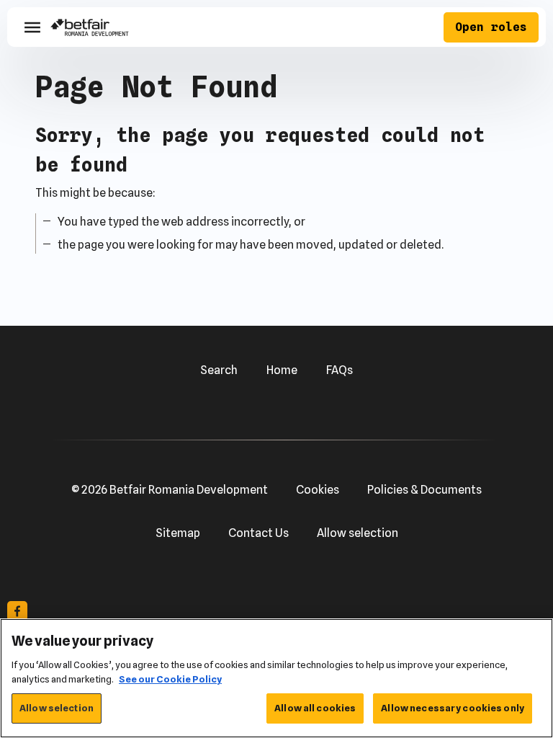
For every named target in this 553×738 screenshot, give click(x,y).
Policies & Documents (424, 490)
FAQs (339, 370)
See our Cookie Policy (170, 679)
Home (281, 370)
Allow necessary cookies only (452, 707)
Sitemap (178, 533)
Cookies (317, 490)
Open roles (491, 27)
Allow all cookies (315, 707)
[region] (276, 678)
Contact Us (258, 533)
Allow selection (357, 533)
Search (219, 370)
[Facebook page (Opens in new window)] (17, 611)
